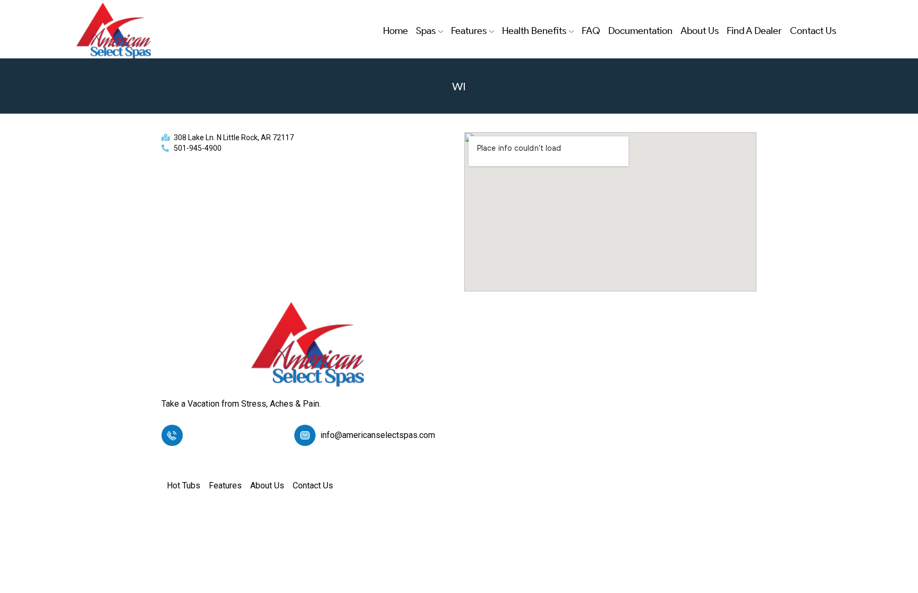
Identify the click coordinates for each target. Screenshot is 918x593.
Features (469, 31)
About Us (700, 31)
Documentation (640, 31)
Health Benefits (534, 31)
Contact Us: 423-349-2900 (237, 435)
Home (395, 31)
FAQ (591, 31)
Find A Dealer (754, 31)
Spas (426, 31)
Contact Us (813, 31)
